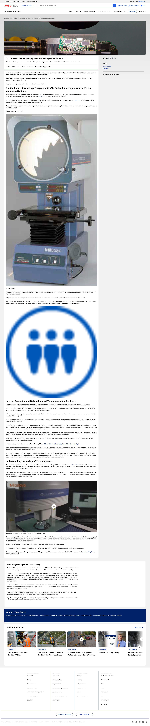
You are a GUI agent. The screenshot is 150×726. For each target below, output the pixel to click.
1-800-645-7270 (141, 1)
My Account (56, 675)
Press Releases (31, 684)
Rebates (79, 692)
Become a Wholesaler (82, 696)
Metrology (106, 68)
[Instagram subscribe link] (146, 722)
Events (29, 679)
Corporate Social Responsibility (35, 692)
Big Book (79, 679)
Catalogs (79, 675)
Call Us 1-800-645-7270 (107, 675)
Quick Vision (75, 465)
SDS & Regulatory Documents (60, 688)
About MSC (30, 675)
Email (102, 688)
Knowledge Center (13, 11)
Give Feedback (105, 679)
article (40, 96)
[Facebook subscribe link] (140, 722)
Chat (102, 684)
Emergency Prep (81, 688)
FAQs (102, 696)
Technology (12, 649)
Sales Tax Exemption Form (60, 696)
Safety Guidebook (81, 684)
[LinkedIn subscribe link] (143, 722)
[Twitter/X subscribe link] (136, 722)
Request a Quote (57, 684)
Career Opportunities (32, 696)
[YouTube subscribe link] (133, 722)
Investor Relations (32, 688)
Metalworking (107, 66)
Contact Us (104, 704)
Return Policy (56, 700)
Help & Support (105, 700)
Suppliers (29, 700)
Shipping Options (57, 679)
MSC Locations (105, 692)
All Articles (17, 18)
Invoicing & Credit (57, 692)
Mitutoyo (77, 100)
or (111, 74)
